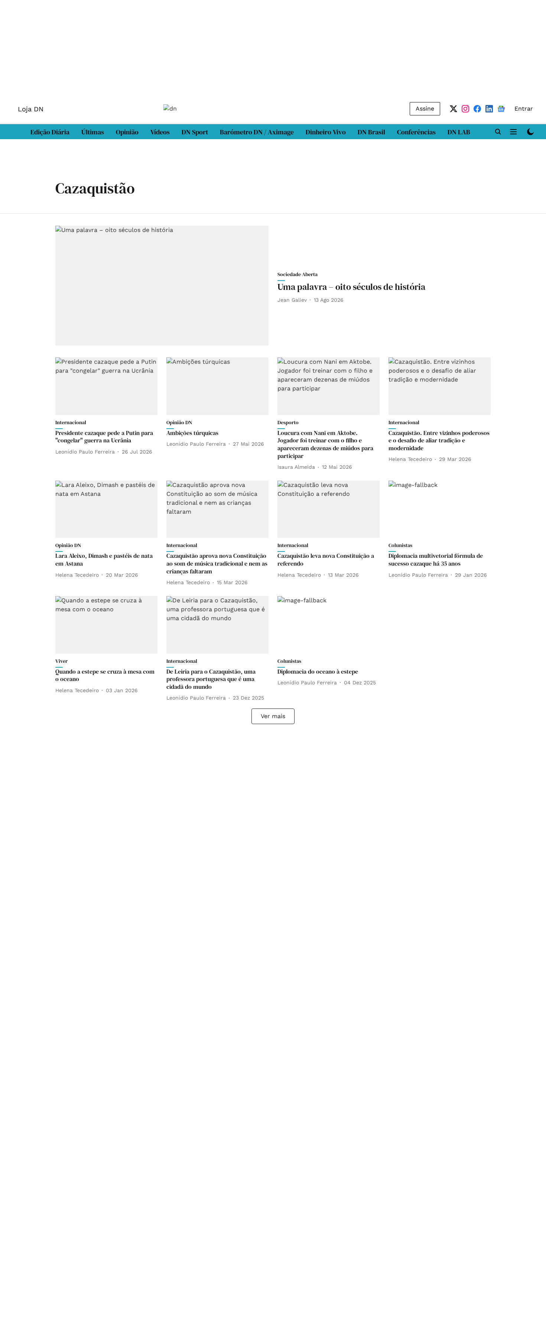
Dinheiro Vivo (326, 132)
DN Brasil (371, 132)
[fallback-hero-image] (162, 286)
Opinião (127, 132)
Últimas (92, 132)
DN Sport (195, 132)
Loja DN (30, 109)
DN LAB (459, 132)
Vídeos (160, 132)
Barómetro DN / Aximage (257, 132)
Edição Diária (49, 132)
